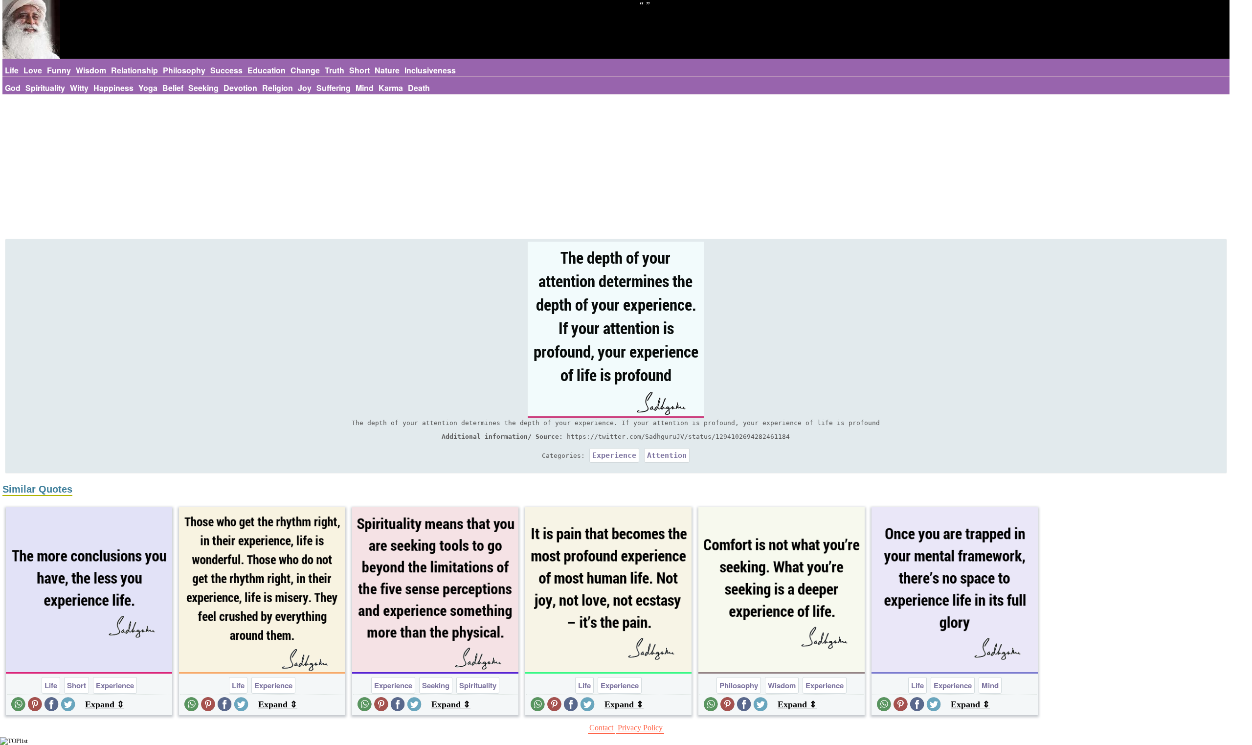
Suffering (333, 87)
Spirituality (45, 87)
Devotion (240, 87)
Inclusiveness (430, 70)
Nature (387, 70)
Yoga (147, 87)
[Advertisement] (615, 167)
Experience (614, 455)
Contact (601, 727)
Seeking (203, 87)
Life (12, 70)
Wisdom (91, 70)
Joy (305, 87)
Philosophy (184, 70)
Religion (277, 87)
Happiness (113, 87)
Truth (334, 70)
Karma (391, 87)
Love (32, 70)
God (13, 87)
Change (305, 70)
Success (226, 70)
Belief (172, 87)
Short (359, 70)
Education (266, 70)
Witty (79, 87)
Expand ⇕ (104, 704)
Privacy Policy (640, 727)
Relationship (134, 70)
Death (419, 87)
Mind (365, 87)
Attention (667, 455)
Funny (59, 70)
